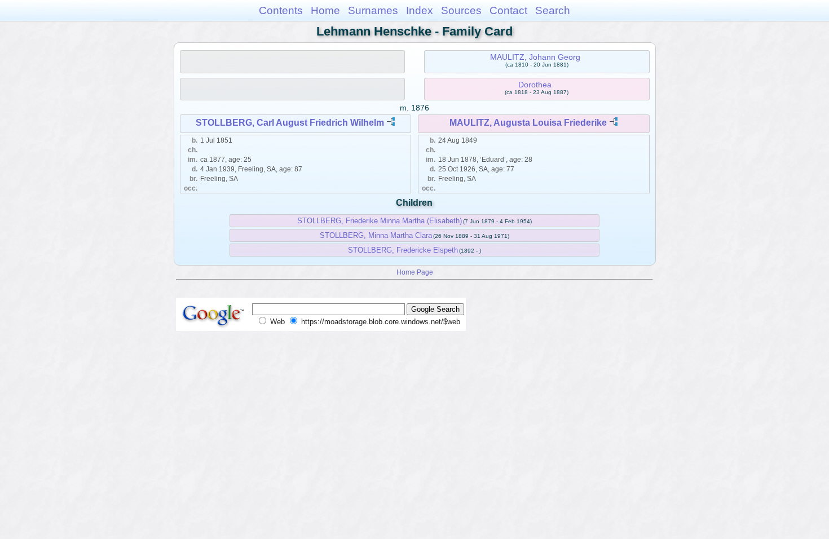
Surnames (373, 10)
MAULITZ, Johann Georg (535, 56)
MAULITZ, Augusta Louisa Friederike (528, 122)
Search (552, 10)
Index (419, 10)
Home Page (414, 272)
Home (325, 10)
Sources (461, 10)
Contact (508, 10)
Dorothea (535, 84)
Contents (281, 10)
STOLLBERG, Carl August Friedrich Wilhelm (290, 122)
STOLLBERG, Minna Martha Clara (376, 235)
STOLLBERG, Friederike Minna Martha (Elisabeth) (379, 221)
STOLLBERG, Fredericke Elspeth (403, 250)
